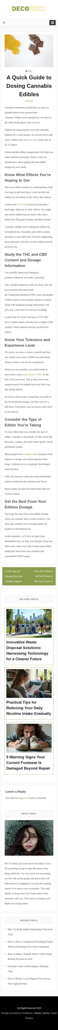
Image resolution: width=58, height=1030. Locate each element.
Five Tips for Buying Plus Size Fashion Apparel (13, 576)
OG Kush (22, 204)
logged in (22, 798)
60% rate (32, 139)
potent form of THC (32, 374)
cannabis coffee (30, 454)
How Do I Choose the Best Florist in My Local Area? (43, 576)
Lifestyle (29, 101)
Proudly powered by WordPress (16, 1013)
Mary (30, 71)
